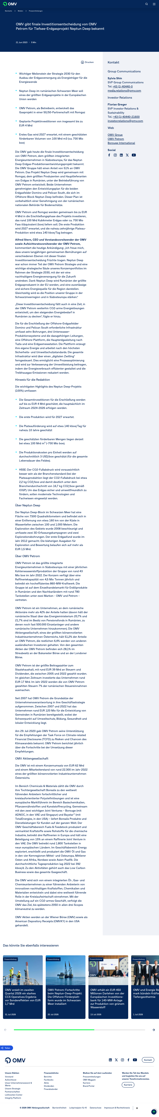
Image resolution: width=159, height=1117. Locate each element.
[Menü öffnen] (154, 4)
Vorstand (9, 1076)
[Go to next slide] (153, 1029)
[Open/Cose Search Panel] (147, 4)
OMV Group (115, 134)
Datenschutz (95, 1107)
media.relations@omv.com (124, 90)
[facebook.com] (109, 155)
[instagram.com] (115, 155)
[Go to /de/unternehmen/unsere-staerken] (137, 1108)
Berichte (48, 1076)
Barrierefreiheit (59, 1107)
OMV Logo (8, 3)
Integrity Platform (13, 1098)
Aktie (46, 1083)
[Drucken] (87, 62)
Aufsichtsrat (10, 1080)
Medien (20, 11)
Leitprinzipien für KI (78, 1107)
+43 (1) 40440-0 (123, 86)
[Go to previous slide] (5, 1029)
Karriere (86, 1083)
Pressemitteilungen (36, 11)
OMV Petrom (116, 139)
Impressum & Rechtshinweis (117, 1107)
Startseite (8, 11)
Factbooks (48, 1080)
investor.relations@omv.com (125, 121)
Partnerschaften (12, 1091)
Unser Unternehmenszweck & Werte (18, 1084)
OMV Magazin (89, 1080)
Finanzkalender (51, 1089)
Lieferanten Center (13, 1095)
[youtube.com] (134, 155)
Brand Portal (88, 1086)
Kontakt (148, 1060)
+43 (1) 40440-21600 (126, 116)
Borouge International (121, 143)
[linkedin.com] (121, 155)
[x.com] (127, 155)
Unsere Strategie (12, 1088)
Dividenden (49, 1086)
